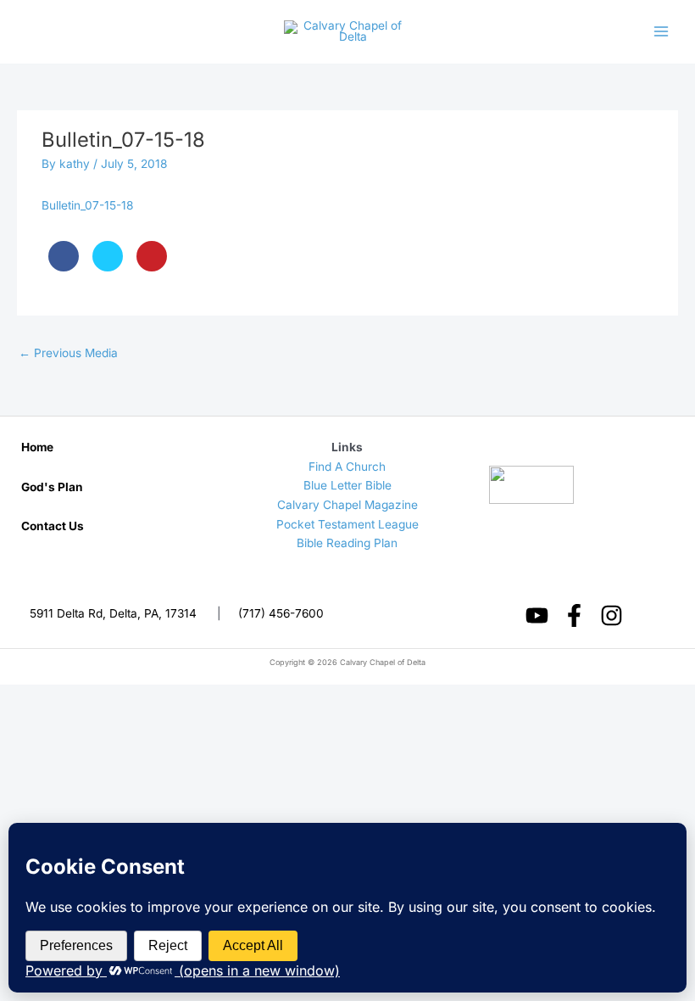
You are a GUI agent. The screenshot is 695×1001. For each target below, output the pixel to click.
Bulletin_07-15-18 (87, 205)
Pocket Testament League (347, 524)
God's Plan (52, 487)
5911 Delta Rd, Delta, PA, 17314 (113, 613)
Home (37, 447)
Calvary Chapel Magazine (347, 505)
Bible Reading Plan (347, 543)
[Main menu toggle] (661, 31)
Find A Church (347, 466)
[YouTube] (536, 615)
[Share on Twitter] (107, 266)
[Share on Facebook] (63, 266)
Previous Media (68, 353)
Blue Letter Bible (347, 485)
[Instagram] (611, 615)
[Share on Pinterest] (151, 266)
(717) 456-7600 (281, 613)
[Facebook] (574, 615)
